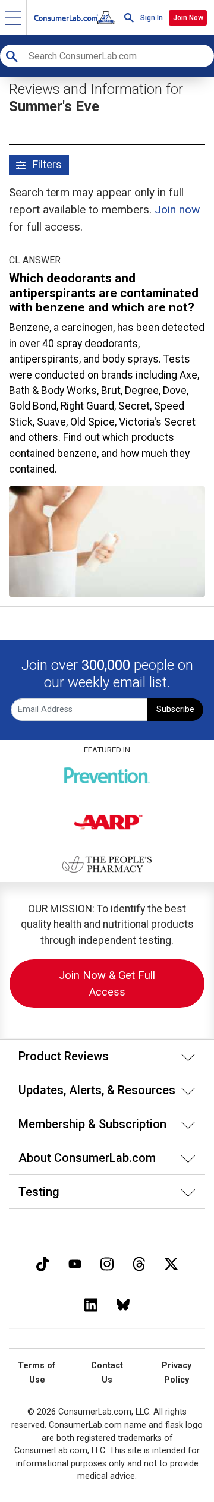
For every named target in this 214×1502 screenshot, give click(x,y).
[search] (129, 17)
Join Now (188, 18)
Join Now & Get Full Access (107, 983)
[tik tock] (42, 1263)
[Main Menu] (13, 17)
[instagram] (107, 1263)
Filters (46, 165)
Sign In (151, 18)
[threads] (139, 1263)
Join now (177, 209)
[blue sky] (123, 1304)
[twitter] (171, 1263)
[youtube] (74, 1263)
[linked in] (90, 1304)
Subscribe (175, 709)
